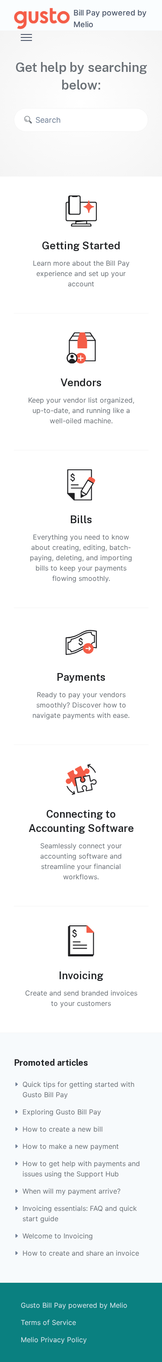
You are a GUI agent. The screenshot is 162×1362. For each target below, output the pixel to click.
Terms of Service (48, 1322)
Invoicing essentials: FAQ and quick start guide (79, 1213)
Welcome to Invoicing (57, 1236)
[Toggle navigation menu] (26, 37)
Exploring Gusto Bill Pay (61, 1112)
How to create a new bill (62, 1129)
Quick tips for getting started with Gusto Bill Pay (78, 1089)
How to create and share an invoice (80, 1253)
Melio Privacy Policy (54, 1339)
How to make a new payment (70, 1146)
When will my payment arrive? (71, 1191)
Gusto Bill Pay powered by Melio (74, 1305)
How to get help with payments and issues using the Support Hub (81, 1168)
